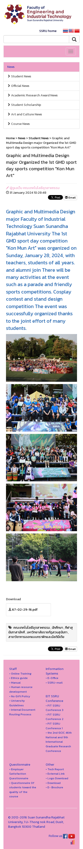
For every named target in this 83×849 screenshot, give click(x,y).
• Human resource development (21, 689)
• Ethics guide (18, 678)
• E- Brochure (54, 787)
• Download (53, 783)
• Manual (15, 682)
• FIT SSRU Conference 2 (54, 716)
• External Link (55, 773)
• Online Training (20, 673)
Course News (20, 123)
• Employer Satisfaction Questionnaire (18, 773)
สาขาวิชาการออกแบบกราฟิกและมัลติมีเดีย (36, 636)
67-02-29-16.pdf (25, 609)
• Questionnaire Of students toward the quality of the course (22, 790)
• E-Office (52, 678)
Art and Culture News (26, 114)
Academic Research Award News (34, 95)
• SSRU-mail (54, 682)
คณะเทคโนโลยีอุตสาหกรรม (31, 627)
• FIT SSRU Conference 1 (54, 725)
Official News (19, 85)
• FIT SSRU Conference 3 (54, 707)
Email (72, 198)
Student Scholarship (25, 104)
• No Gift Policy (19, 696)
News (11, 66)
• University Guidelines (17, 702)
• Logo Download (57, 778)
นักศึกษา (57, 627)
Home (10, 138)
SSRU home (47, 30)
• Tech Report (55, 769)
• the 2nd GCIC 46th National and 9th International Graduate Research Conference (59, 741)
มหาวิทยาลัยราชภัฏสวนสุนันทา (47, 632)
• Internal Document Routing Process (22, 711)
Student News (20, 76)
